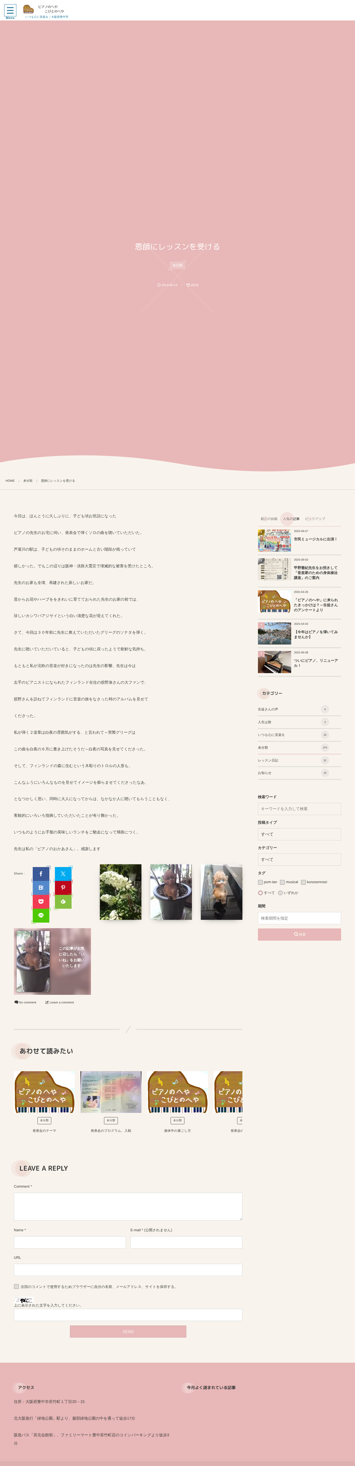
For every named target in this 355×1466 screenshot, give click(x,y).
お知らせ (292, 773)
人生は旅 (292, 722)
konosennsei (316, 882)
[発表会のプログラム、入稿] (110, 1092)
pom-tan (270, 882)
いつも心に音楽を (292, 735)
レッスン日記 (292, 760)
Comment (21, 1186)
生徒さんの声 (292, 709)
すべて (269, 893)
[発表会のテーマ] (44, 1092)
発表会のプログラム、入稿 (111, 1131)
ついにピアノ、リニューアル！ (316, 663)
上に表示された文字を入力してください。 (48, 1305)
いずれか (291, 893)
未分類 (177, 265)
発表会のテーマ (44, 1131)
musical (291, 882)
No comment (27, 1002)
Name (19, 1230)
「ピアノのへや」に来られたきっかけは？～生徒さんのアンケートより (316, 605)
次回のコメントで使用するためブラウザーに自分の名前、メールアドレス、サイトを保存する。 (99, 1287)
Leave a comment (62, 1002)
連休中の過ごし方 (177, 1131)
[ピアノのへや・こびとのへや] (47, 9)
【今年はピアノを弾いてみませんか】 (316, 634)
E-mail (135, 1230)
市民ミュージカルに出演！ (316, 539)
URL (17, 1257)
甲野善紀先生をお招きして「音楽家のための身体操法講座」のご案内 (316, 573)
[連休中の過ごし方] (177, 1092)
